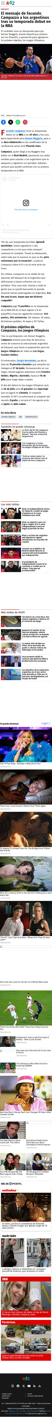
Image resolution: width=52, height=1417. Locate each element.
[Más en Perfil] (15, 1183)
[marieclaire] (26, 1236)
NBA (20, 417)
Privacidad (5, 1398)
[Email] (25, 122)
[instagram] (12, 1386)
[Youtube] (29, 1386)
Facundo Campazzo (8, 417)
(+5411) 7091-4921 (20, 1413)
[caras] (26, 1279)
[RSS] (34, 1386)
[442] (26, 1379)
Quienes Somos (7, 1394)
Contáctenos (6, 1396)
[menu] (3, 3)
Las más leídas (10, 504)
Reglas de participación (35, 1396)
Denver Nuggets (31, 417)
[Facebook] (18, 1386)
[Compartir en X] (10, 122)
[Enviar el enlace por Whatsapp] (17, 122)
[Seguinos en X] (23, 1386)
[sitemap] (39, 1386)
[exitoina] (26, 1191)
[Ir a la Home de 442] (10, 4)
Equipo (30, 1394)
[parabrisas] (26, 1323)
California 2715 (13, 1411)
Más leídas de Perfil (13, 612)
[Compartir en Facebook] (3, 122)
